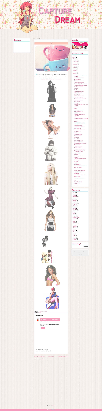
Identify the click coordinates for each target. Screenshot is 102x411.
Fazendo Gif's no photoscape (79, 91)
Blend (74, 199)
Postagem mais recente (39, 356)
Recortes (74, 231)
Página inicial (51, 356)
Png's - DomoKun (77, 168)
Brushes (75, 108)
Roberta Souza (43, 319)
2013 (74, 57)
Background (75, 196)
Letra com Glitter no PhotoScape (79, 170)
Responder (42, 327)
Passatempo (76, 76)
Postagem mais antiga (63, 356)
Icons (74, 214)
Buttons (74, 201)
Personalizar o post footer (78, 97)
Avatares (74, 195)
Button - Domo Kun (77, 164)
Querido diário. (76, 137)
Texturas (74, 236)
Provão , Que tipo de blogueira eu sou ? (80, 74)
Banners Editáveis (77, 138)
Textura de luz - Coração (78, 100)
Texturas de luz (76, 173)
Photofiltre (75, 225)
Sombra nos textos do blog (78, 141)
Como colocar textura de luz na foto (80, 98)
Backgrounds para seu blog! (79, 77)
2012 (74, 58)
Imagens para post (76, 217)
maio (75, 70)
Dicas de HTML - (77, 183)
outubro (75, 63)
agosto (75, 66)
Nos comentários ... (77, 79)
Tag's (74, 234)
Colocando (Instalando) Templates (80, 149)
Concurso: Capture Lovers (78, 140)
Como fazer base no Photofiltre (79, 126)
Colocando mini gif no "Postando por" (80, 83)
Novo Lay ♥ (76, 121)
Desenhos (75, 209)
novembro (76, 61)
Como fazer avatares (77, 147)
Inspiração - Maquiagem (78, 92)
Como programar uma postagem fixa (80, 143)
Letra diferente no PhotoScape (79, 171)
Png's (40, 312)
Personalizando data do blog (79, 82)
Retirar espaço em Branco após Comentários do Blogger (79, 151)
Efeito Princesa (76, 89)
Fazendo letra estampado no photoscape (81, 118)
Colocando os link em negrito (79, 80)
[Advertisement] (51, 370)
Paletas (74, 222)
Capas (74, 204)
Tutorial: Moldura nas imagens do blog (80, 85)
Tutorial (74, 238)
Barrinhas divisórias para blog (79, 95)
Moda (74, 221)
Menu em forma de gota (78, 181)
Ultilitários (75, 239)
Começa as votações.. (78, 135)
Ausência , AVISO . (77, 94)
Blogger (53, 405)
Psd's (74, 230)
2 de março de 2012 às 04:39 (55, 319)
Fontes (74, 212)
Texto (74, 235)
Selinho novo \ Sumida (77, 167)
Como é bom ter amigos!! (78, 86)
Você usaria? (76, 88)
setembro (76, 64)
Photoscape (75, 226)
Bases (74, 197)
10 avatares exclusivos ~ (78, 134)
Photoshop (75, 227)
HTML (74, 213)
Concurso (75, 205)
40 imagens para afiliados (78, 111)
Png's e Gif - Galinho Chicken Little (80, 174)
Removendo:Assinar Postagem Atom (80, 165)
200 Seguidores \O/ (77, 131)
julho (75, 67)
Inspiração (75, 218)
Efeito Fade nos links (77, 128)
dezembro (76, 60)
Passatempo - (76, 103)
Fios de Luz (76, 161)
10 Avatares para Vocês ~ (78, 146)
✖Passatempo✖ (77, 144)
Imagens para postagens (78, 125)
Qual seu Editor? (77, 101)
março (75, 73)
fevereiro (75, 185)
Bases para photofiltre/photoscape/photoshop (80, 158)
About (74, 192)
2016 (74, 55)
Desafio (74, 208)
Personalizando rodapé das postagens (80, 129)
